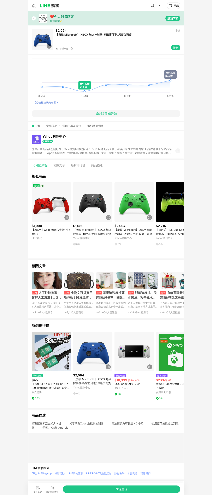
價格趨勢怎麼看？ (48, 102)
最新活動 (60, 473)
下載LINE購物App (42, 473)
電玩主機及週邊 (71, 125)
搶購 (175, 47)
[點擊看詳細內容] (51, 202)
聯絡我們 (146, 473)
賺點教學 (119, 473)
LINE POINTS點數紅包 (98, 473)
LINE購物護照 (75, 473)
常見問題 (132, 473)
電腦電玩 (51, 125)
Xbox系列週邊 (95, 125)
